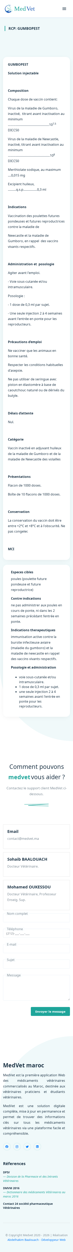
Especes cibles (22, 572)
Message (14, 975)
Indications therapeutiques (33, 630)
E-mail (11, 944)
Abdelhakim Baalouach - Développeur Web (37, 1240)
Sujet (11, 960)
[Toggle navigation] (64, 8)
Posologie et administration (33, 667)
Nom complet (17, 914)
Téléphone (15, 929)
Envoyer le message (50, 1011)
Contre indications (26, 598)
